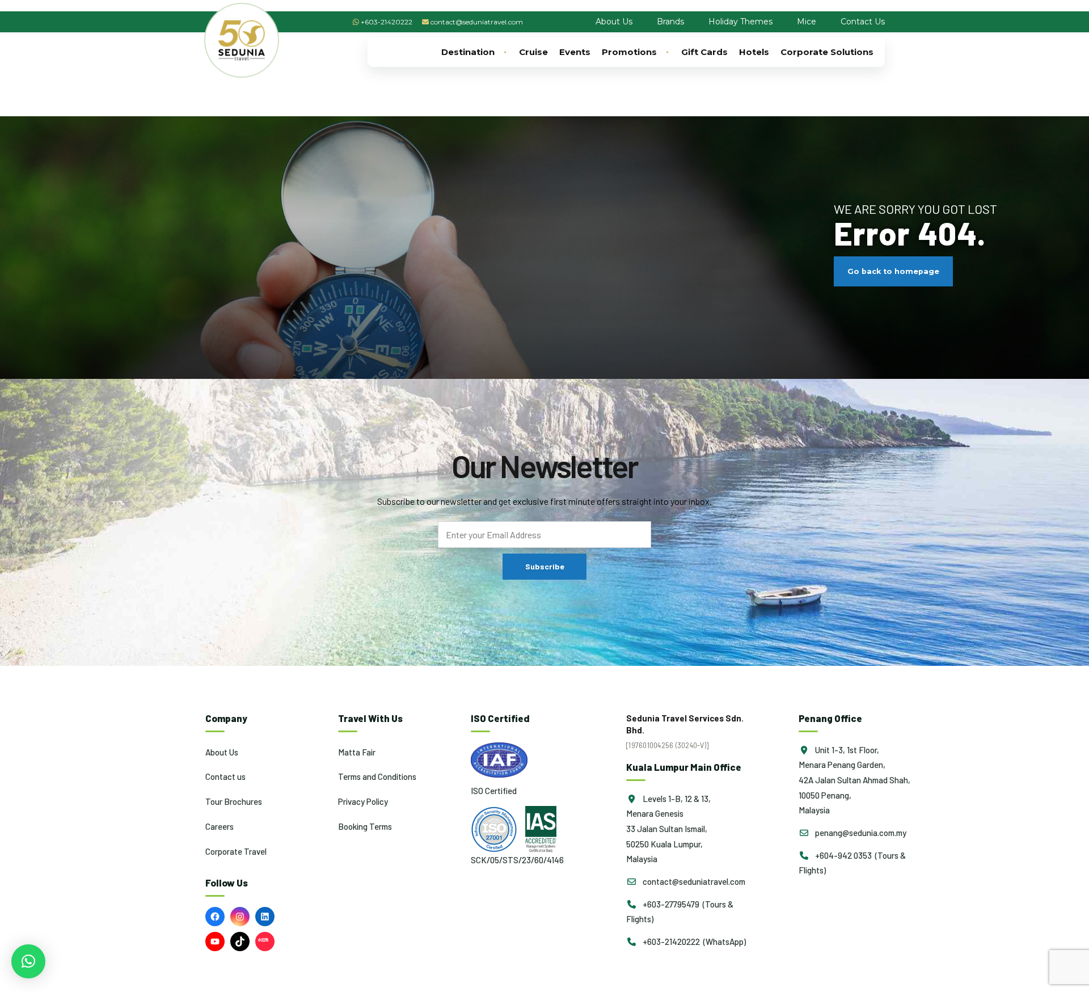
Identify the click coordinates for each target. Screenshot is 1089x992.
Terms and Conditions (377, 776)
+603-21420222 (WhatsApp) (693, 941)
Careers (219, 826)
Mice (806, 21)
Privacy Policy (363, 801)
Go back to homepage (893, 271)
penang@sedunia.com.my (859, 833)
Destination (468, 52)
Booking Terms (365, 826)
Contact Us (863, 21)
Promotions (629, 52)
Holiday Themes (740, 21)
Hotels (754, 52)
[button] (28, 961)
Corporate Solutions (826, 52)
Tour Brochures (233, 801)
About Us (614, 21)
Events (574, 52)
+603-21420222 (386, 22)
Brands (670, 21)
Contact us (225, 776)
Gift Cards (704, 52)
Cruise (533, 52)
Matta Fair (356, 752)
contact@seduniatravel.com (476, 22)
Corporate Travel (236, 851)
